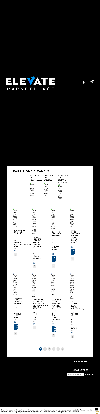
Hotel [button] (63, 159)
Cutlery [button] (63, 17)
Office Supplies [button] (63, 80)
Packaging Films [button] (63, 52)
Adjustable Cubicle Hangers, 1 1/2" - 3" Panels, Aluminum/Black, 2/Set (15, 238)
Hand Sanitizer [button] (63, 165)
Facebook (82, 365)
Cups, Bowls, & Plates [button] (63, 14)
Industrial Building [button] (63, 157)
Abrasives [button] (63, 115)
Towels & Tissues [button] (63, 47)
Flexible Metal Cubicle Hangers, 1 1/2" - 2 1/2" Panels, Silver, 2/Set (15, 307)
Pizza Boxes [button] (63, 10)
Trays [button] (63, 19)
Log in (83, 82)
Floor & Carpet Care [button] (63, 35)
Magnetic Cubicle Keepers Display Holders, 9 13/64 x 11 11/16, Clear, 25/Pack (53, 309)
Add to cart (55, 259)
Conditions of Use (12, 372)
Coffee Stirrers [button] (63, 22)
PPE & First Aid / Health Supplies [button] (63, 67)
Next (62, 349)
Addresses (9, 399)
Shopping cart (11, 401)
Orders (8, 397)
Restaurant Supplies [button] (63, 162)
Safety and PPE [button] (63, 59)
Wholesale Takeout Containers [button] (63, 6)
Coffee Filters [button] (63, 20)
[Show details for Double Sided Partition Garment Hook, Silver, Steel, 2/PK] (72, 217)
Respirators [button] (63, 70)
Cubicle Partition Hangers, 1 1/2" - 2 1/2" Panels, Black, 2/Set (53, 241)
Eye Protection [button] (63, 77)
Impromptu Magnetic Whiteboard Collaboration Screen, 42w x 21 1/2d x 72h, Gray (34, 309)
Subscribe (89, 374)
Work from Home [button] (63, 144)
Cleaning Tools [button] (63, 45)
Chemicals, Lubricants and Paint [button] (63, 124)
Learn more (97, 412)
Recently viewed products (15, 384)
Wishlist (8, 402)
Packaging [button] (63, 50)
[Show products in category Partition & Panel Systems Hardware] (60, 192)
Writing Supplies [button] (63, 94)
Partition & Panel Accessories (32, 178)
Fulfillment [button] (63, 145)
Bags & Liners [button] (63, 28)
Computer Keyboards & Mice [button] (63, 84)
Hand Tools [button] (63, 142)
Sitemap (9, 367)
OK (96, 409)
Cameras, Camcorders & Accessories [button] (63, 101)
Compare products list (13, 386)
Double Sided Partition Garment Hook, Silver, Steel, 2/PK (72, 236)
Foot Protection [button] (63, 72)
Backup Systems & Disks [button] (63, 111)
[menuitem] (63, 12)
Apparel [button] (63, 64)
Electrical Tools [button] (63, 131)
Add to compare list (15, 253)
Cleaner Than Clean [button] (63, 62)
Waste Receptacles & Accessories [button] (63, 31)
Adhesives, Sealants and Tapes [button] (63, 119)
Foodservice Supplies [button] (63, 139)
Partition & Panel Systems (46, 178)
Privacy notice (11, 370)
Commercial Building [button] (63, 153)
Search (8, 383)
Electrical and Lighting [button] (63, 129)
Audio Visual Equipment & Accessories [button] (63, 106)
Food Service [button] (63, 3)
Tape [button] (63, 54)
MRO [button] (63, 114)
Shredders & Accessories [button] (63, 97)
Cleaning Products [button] (63, 42)
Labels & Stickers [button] (63, 87)
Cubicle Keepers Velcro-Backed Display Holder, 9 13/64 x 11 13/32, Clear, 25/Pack (34, 247)
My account (10, 395)
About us (9, 374)
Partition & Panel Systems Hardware (60, 179)
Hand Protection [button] (63, 79)
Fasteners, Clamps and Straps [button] (63, 135)
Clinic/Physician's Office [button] (63, 150)
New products (10, 388)
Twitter (82, 366)
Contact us (9, 375)
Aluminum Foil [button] (63, 12)
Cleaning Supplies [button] (63, 39)
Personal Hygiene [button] (63, 74)
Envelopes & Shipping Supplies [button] (63, 91)
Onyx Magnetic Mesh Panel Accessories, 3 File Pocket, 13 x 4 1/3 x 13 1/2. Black (72, 315)
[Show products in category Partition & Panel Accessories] (32, 189)
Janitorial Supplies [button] (63, 25)
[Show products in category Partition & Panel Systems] (46, 189)
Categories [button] (63, 1)
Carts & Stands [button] (63, 49)
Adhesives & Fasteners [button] (63, 56)
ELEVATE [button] (63, 147)
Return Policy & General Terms (16, 368)
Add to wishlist (15, 255)
